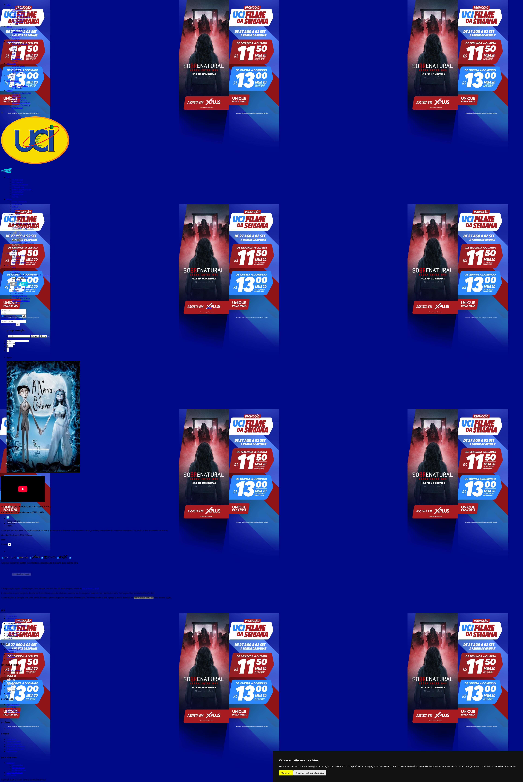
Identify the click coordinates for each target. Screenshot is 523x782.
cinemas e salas (13, 41)
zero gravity (17, 58)
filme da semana (19, 73)
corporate (16, 83)
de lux (14, 46)
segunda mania (18, 66)
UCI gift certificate (20, 85)
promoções (11, 63)
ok (24, 316)
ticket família (17, 71)
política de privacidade (21, 17)
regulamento (17, 107)
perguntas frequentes (21, 105)
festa (14, 78)
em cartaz (16, 36)
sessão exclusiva (44, 275)
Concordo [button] (286, 773)
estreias (15, 34)
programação (28, 223)
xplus (14, 51)
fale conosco (17, 9)
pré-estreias (17, 31)
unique (9, 90)
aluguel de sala (29, 275)
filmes (9, 26)
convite (15, 24)
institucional (17, 223)
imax (14, 49)
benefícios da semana (21, 103)
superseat (16, 56)
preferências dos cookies (17, 626)
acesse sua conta (19, 98)
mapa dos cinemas (20, 44)
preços (15, 61)
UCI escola (17, 88)
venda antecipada (19, 29)
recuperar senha (8, 319)
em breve (16, 39)
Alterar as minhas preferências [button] (310, 773)
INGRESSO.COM (90, 588)
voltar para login (8, 324)
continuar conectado (13, 316)
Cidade (4, 544)
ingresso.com (17, 22)
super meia (16, 68)
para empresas (13, 80)
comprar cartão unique (21, 93)
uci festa (10, 76)
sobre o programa (19, 100)
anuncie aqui (17, 7)
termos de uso (18, 14)
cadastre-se (16, 95)
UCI (8, 4)
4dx (13, 53)
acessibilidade (18, 19)
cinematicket (17, 275)
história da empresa (20, 12)
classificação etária (14, 623)
